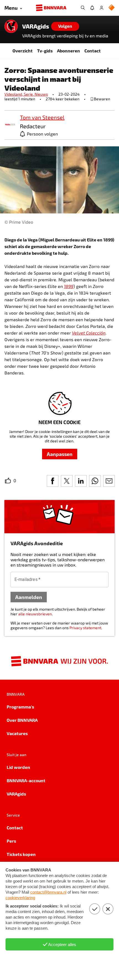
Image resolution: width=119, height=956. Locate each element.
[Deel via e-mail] (109, 480)
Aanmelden (28, 597)
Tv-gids (45, 50)
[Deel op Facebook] (52, 480)
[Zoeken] (82, 7)
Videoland (14, 94)
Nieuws (41, 94)
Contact (92, 50)
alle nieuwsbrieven (35, 613)
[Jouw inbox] (92, 7)
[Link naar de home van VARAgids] (11, 26)
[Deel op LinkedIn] (80, 480)
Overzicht (22, 50)
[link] (9, 125)
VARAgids (35, 26)
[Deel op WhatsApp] (94, 480)
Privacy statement (85, 627)
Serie (29, 94)
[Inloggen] (101, 7)
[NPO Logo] (111, 7)
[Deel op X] (66, 480)
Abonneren (68, 50)
